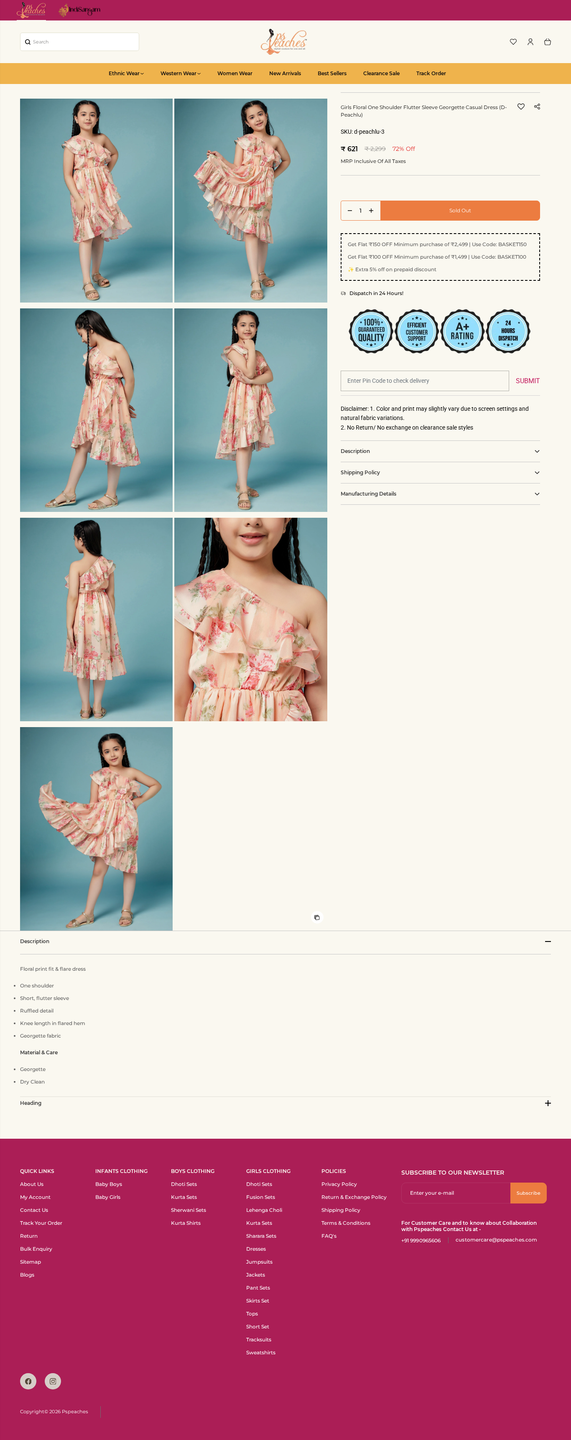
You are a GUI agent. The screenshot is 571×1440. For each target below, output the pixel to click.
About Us (31, 1184)
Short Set (257, 1326)
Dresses (256, 1249)
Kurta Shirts (186, 1223)
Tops (252, 1313)
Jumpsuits (259, 1262)
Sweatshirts (260, 1352)
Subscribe (528, 1193)
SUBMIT (528, 381)
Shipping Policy (340, 1210)
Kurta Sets (184, 1197)
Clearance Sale (381, 73)
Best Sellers (332, 73)
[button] (521, 109)
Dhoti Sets (184, 1184)
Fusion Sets (260, 1197)
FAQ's (328, 1236)
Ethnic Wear (124, 73)
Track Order (431, 73)
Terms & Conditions (345, 1223)
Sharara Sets (261, 1236)
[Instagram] (53, 1381)
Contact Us (34, 1210)
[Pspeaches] (284, 42)
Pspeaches (75, 1412)
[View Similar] (317, 917)
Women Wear (234, 73)
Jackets (255, 1275)
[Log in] (530, 41)
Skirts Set (257, 1301)
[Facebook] (28, 1381)
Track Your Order (41, 1223)
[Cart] (547, 41)
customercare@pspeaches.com (496, 1239)
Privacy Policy (339, 1184)
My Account (35, 1197)
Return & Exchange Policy (354, 1197)
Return (29, 1236)
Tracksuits (258, 1339)
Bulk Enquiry (36, 1249)
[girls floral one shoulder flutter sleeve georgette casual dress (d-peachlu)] (96, 200)
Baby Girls (107, 1197)
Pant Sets (258, 1288)
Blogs (27, 1275)
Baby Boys (108, 1184)
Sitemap (30, 1262)
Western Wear (178, 73)
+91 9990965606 (421, 1240)
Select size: (360, 189)
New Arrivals (285, 73)
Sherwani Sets (188, 1210)
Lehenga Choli (264, 1210)
